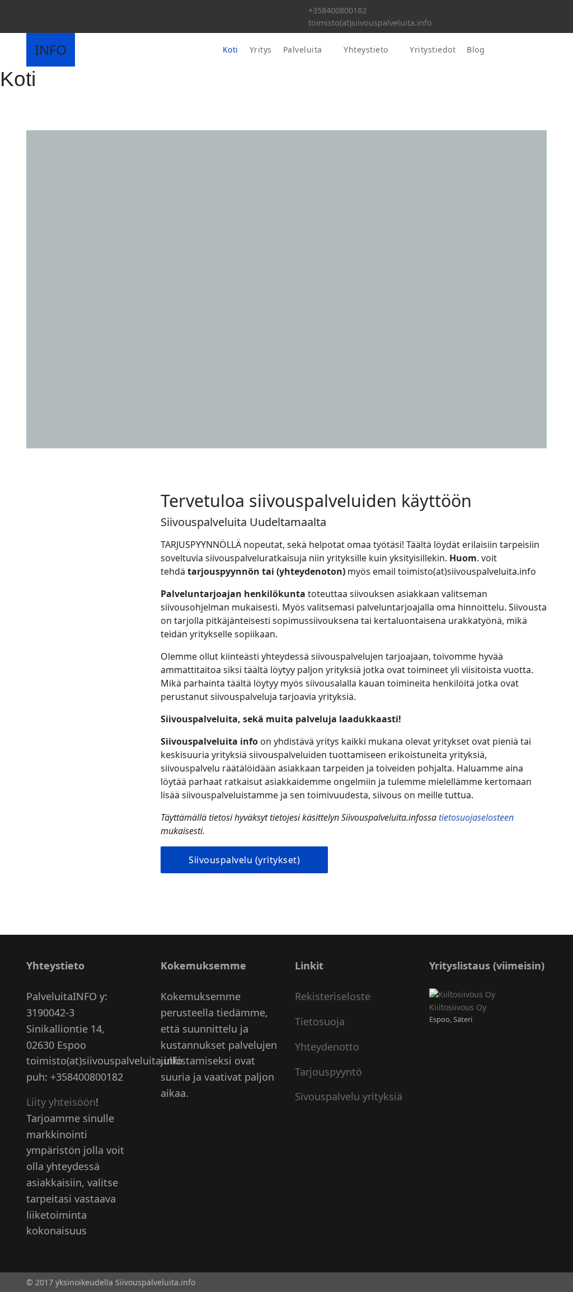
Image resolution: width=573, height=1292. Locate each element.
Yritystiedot (432, 49)
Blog (476, 49)
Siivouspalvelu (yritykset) (244, 860)
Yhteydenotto (327, 1046)
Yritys (261, 49)
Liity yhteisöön (61, 1102)
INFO (51, 49)
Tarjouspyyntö (328, 1071)
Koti (230, 49)
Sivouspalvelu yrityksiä (348, 1096)
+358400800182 (337, 10)
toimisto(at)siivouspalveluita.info (370, 22)
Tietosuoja (320, 1021)
